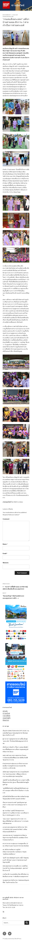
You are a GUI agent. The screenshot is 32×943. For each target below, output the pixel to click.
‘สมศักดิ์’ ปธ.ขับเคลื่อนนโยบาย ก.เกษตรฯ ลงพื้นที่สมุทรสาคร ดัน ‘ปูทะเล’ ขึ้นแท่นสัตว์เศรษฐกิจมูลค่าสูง (16, 782)
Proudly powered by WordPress (12, 938)
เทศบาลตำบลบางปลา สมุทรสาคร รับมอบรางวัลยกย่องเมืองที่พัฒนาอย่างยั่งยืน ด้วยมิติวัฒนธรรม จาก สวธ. (15, 758)
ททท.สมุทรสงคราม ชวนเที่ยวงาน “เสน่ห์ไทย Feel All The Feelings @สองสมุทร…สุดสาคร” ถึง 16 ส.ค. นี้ (15, 868)
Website (6, 563)
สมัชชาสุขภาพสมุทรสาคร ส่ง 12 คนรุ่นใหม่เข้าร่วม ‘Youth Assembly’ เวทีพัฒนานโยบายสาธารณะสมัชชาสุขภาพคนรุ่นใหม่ (16, 774)
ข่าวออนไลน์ (17, 5)
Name (5, 544)
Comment (6, 519)
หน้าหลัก (5, 711)
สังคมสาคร (6, 720)
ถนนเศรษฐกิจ (6, 718)
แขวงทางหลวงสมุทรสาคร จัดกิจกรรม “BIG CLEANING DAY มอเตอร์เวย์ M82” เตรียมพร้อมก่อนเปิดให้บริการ (15, 829)
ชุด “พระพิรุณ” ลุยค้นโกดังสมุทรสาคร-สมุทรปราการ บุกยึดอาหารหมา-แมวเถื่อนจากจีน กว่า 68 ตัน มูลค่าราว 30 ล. (16, 813)
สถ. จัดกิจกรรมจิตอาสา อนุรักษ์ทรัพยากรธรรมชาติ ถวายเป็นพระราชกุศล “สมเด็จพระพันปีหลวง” (14, 852)
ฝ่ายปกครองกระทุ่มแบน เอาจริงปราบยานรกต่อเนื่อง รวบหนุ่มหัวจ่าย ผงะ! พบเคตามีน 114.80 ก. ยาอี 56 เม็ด (15, 766)
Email (5, 553)
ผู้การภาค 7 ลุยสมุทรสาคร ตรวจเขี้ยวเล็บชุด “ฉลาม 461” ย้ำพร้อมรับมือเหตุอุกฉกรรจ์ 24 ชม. (15, 741)
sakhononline (8, 16)
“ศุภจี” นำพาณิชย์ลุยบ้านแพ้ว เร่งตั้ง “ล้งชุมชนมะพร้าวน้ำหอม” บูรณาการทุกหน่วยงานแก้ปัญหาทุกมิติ (16, 860)
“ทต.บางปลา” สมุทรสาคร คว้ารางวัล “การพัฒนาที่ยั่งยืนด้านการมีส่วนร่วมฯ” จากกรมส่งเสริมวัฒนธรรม (15, 821)
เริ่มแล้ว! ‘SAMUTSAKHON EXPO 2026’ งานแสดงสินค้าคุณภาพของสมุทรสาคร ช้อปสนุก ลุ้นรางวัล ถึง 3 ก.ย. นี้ (16, 733)
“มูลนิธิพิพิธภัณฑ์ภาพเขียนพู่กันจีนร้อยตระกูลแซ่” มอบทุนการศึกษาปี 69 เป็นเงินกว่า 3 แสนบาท (16, 790)
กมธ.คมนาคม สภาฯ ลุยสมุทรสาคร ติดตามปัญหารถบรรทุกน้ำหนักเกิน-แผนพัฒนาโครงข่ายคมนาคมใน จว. (15, 838)
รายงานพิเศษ (6, 716)
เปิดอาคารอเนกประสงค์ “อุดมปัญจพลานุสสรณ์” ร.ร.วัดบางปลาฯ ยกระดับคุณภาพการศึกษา (15, 805)
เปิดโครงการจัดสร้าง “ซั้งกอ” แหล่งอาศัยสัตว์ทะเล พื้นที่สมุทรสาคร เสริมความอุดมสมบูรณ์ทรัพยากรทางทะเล (15, 749)
